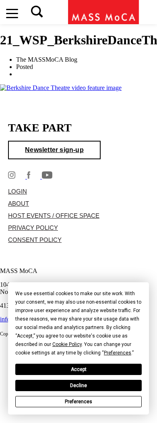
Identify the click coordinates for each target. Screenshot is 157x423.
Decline (78, 386)
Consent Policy (35, 240)
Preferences (78, 402)
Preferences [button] (117, 353)
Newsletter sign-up (54, 150)
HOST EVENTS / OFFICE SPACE (53, 216)
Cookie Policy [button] (67, 345)
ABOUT (18, 204)
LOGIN (17, 192)
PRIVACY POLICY (33, 228)
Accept (79, 370)
